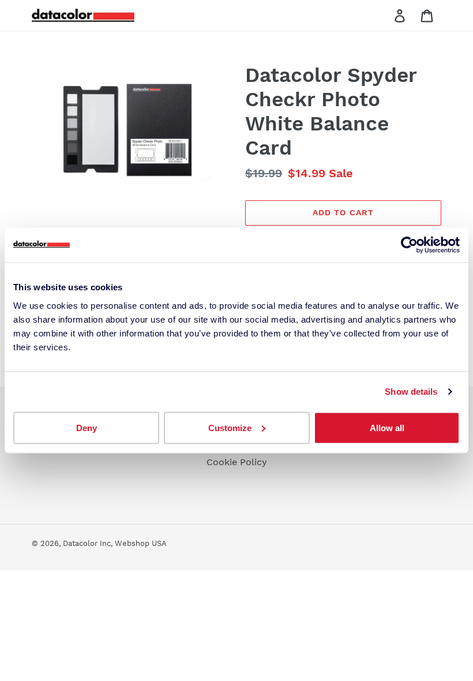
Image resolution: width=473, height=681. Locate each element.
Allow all (387, 427)
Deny (86, 427)
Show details (411, 391)
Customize (229, 427)
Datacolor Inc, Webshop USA (115, 543)
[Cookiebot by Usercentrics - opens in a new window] (409, 245)
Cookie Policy (237, 462)
